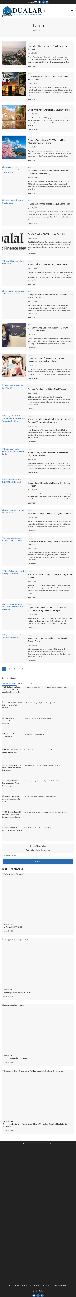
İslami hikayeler (8, 924)
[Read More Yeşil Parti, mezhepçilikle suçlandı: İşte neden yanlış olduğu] (12, 802)
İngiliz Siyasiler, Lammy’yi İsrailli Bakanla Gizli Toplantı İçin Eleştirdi (42, 765)
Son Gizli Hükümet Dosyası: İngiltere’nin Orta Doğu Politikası (40, 703)
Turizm (30, 43)
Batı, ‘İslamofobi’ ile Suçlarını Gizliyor (34, 734)
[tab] (9, 684)
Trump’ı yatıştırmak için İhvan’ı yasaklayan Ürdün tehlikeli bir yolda (42, 781)
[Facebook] (39, 2)
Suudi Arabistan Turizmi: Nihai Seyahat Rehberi (49, 110)
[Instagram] (47, 2)
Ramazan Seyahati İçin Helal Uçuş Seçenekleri (49, 204)
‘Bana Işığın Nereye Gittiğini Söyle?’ (17, 993)
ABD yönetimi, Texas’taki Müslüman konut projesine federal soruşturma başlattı (46, 812)
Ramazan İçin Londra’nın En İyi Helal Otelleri (48, 264)
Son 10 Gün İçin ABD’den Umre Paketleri (46, 234)
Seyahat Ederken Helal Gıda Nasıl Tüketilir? (47, 389)
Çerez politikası (60, 1285)
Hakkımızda (14, 1285)
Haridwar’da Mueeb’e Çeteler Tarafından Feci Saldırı (38, 828)
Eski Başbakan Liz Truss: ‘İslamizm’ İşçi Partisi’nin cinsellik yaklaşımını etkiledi (45, 687)
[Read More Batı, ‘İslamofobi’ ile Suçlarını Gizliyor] (12, 739)
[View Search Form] (44, 11)
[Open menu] (72, 11)
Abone (38, 861)
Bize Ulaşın (26, 1285)
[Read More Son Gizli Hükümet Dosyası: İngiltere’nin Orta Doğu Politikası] (12, 708)
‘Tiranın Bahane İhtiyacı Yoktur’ (15, 1058)
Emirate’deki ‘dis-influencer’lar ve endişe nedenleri (37, 718)
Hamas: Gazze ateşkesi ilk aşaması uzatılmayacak (38, 749)
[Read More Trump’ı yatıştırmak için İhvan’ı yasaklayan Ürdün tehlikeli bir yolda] (12, 786)
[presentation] (38, 897)
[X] (43, 2)
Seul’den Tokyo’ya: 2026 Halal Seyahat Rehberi (49, 513)
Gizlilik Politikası (41, 1285)
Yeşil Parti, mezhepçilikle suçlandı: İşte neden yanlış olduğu (40, 796)
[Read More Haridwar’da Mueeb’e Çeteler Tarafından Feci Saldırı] (12, 833)
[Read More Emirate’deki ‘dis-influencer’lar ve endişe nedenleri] (12, 724)
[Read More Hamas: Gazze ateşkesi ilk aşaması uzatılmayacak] (12, 755)
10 (22, 669)
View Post (33, 66)
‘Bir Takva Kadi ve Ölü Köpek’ (15, 927)
